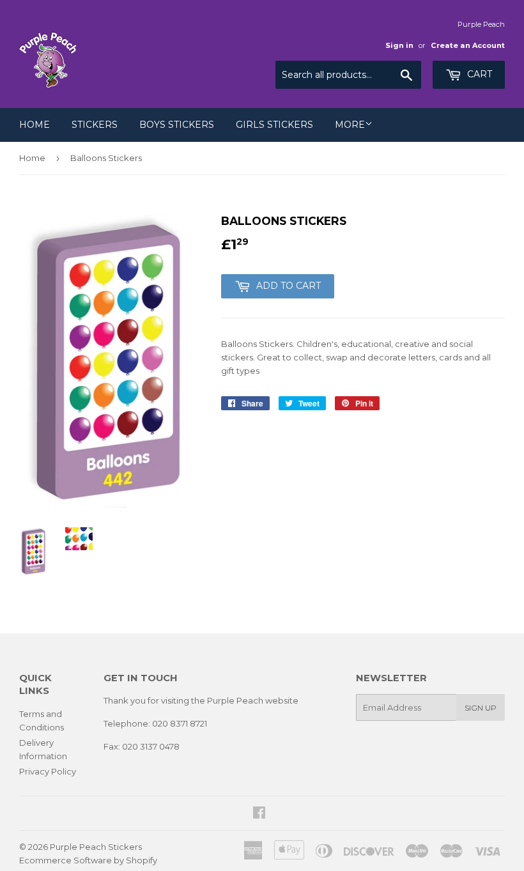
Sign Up (481, 708)
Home (34, 124)
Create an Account (468, 45)
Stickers (95, 124)
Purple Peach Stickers (96, 847)
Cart (478, 74)
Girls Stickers (274, 124)
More (350, 124)
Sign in (399, 45)
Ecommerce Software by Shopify (88, 860)
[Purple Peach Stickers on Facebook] (259, 814)
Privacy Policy (47, 771)
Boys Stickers (176, 124)
